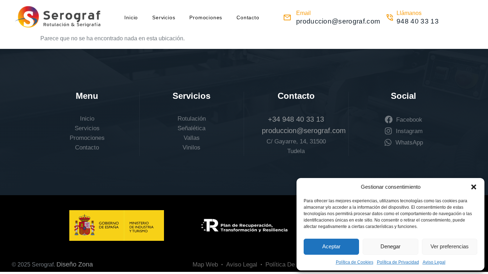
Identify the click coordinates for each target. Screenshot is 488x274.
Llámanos (409, 13)
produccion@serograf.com (304, 131)
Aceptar (331, 246)
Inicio (131, 17)
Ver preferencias (449, 246)
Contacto (247, 17)
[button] (473, 187)
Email (303, 13)
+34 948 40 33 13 (296, 119)
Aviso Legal (434, 262)
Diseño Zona (74, 264)
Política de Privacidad (398, 262)
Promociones (205, 17)
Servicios (163, 17)
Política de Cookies (354, 262)
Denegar (390, 246)
